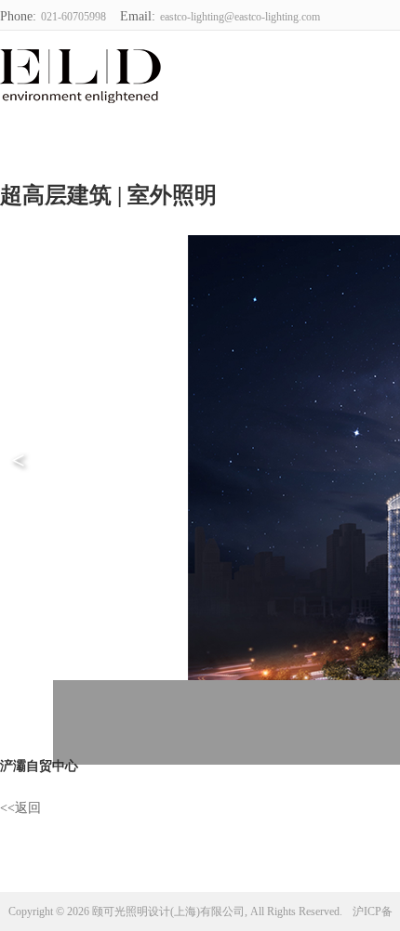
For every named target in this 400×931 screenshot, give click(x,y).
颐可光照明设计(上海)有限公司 (78, 73)
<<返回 (20, 808)
